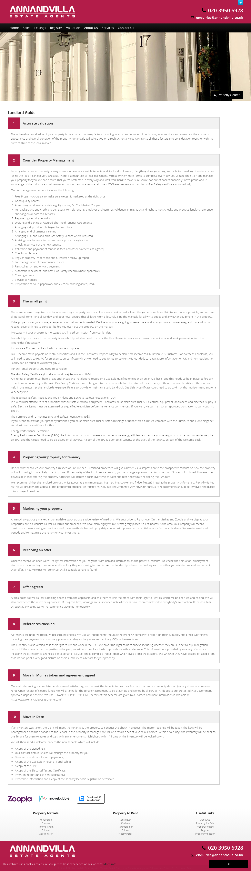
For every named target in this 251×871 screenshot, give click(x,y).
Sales (26, 28)
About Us (91, 28)
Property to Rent (205, 826)
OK (228, 864)
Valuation (73, 28)
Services (108, 28)
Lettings (40, 28)
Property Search (227, 96)
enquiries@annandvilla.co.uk (219, 17)
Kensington (46, 819)
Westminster (46, 833)
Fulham (46, 830)
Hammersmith (46, 826)
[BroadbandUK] (94, 802)
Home (14, 28)
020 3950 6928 (225, 10)
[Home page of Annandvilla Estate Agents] (42, 20)
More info (109, 864)
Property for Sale (205, 823)
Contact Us (126, 28)
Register (56, 28)
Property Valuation (205, 833)
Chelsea (46, 823)
